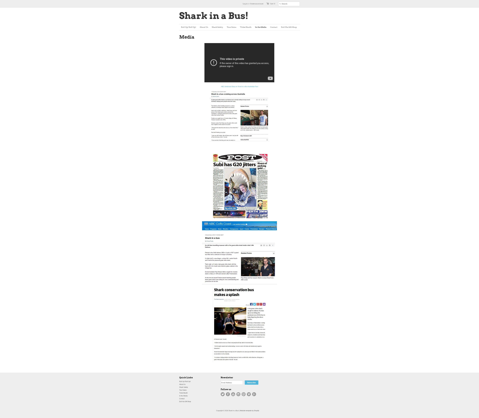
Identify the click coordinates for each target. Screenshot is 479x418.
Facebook (228, 394)
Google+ (254, 394)
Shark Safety (183, 387)
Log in (245, 4)
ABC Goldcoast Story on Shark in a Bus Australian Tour (239, 86)
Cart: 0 (272, 4)
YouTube (233, 394)
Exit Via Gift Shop (185, 401)
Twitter (223, 394)
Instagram (238, 394)
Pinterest (244, 394)
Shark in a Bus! (213, 15)
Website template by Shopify (249, 411)
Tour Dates (183, 390)
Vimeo (249, 394)
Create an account (256, 4)
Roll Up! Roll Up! (185, 381)
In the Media (183, 396)
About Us (182, 384)
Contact (181, 399)
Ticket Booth (183, 393)
